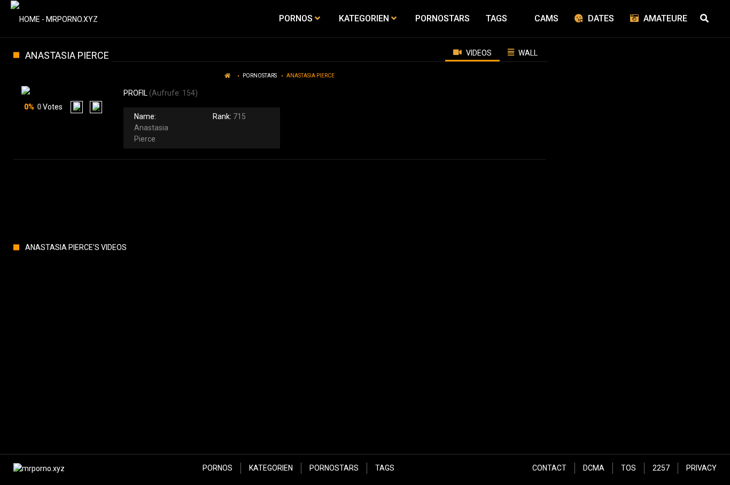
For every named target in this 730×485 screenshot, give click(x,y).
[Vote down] (96, 107)
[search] (706, 18)
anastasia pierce (310, 76)
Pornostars (260, 76)
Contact (549, 468)
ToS (628, 468)
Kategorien (271, 468)
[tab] (472, 52)
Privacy (701, 468)
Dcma (593, 468)
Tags (384, 468)
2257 (661, 468)
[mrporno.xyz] (54, 18)
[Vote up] (77, 107)
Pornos (217, 468)
